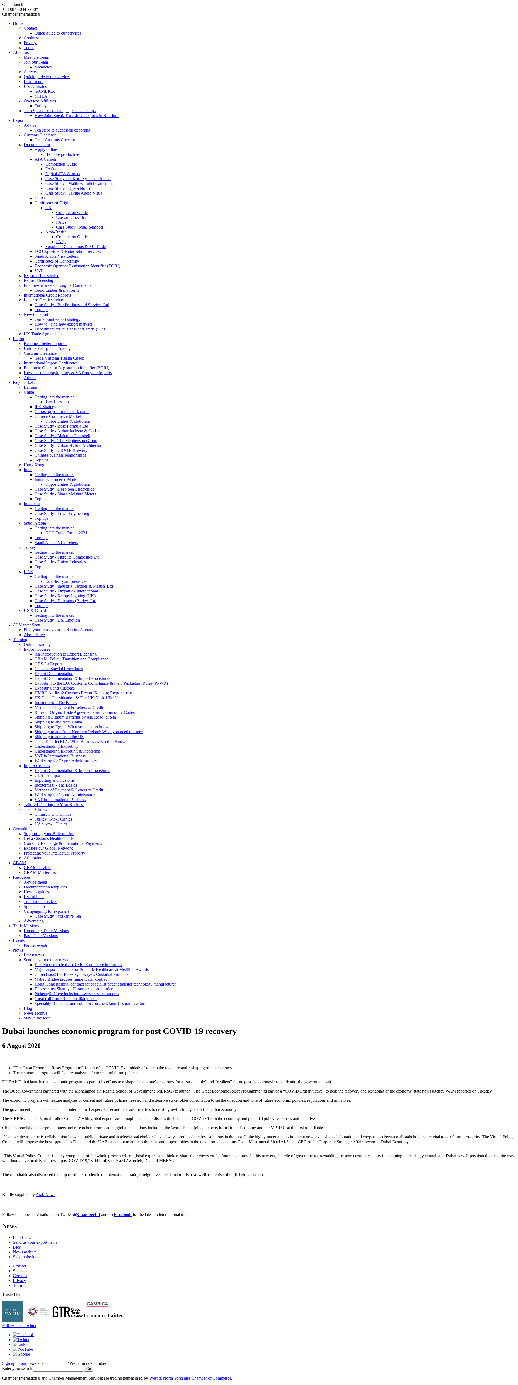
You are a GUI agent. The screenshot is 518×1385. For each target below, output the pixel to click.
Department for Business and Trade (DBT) (71, 329)
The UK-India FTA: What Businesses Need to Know (80, 741)
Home (18, 23)
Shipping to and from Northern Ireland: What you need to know (89, 731)
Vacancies (43, 67)
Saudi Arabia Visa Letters (56, 256)
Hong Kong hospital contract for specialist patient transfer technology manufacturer (105, 984)
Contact (30, 28)
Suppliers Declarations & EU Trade (75, 246)
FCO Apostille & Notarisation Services (68, 251)
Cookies (31, 38)
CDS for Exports (49, 664)
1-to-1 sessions (57, 401)
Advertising (34, 921)
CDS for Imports (49, 775)
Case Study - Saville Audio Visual (74, 193)
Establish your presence (65, 581)
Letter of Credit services (44, 300)
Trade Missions (26, 926)
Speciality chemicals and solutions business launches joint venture (90, 1003)
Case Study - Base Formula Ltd (61, 426)
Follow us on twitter (19, 1325)
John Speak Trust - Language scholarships (60, 110)
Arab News (45, 1194)
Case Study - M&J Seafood (79, 227)
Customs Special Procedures (59, 668)
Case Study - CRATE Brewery (61, 450)
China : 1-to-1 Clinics (53, 814)
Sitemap (20, 1271)
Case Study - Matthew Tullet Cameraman (80, 183)
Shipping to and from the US (59, 736)
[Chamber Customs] (12, 1320)
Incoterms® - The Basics (56, 702)
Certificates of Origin (52, 203)
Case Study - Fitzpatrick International (66, 591)
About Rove (34, 634)
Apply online (46, 149)
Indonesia (32, 503)
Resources (21, 877)
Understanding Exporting (56, 746)
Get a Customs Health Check (59, 358)
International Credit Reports (47, 295)
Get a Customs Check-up (56, 139)
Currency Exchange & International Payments (63, 843)
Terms (29, 47)
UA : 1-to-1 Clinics (51, 824)
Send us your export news (46, 959)
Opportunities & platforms (57, 290)
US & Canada (36, 610)
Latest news (34, 955)
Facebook (123, 1214)
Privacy (30, 42)
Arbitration (33, 858)
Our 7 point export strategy (57, 319)
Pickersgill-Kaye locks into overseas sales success (77, 993)
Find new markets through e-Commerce (57, 285)
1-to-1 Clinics (35, 809)
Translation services (40, 901)
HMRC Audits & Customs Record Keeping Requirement (83, 693)
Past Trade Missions (41, 935)
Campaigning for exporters (46, 911)
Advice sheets (35, 882)
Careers (30, 72)
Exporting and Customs (55, 688)
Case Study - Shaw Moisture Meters (65, 494)
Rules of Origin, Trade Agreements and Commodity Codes (85, 712)
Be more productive (62, 154)
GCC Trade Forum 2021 (66, 532)
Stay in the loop (37, 1018)
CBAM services (37, 867)
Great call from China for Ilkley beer (66, 998)
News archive (35, 1013)
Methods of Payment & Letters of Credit (69, 707)
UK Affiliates (35, 86)
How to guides (36, 892)
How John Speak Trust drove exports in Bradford (77, 115)
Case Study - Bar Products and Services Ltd (72, 304)
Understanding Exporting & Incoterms (67, 751)
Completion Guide (61, 164)
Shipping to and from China (58, 722)
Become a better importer (45, 343)
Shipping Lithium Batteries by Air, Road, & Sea (75, 717)
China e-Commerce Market (58, 416)
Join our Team (36, 62)
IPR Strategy (45, 406)
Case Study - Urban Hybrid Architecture (69, 445)
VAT (39, 270)
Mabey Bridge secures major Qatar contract (71, 979)
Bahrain (30, 387)
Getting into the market (54, 397)
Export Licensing (38, 280)
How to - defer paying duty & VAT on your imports (68, 372)
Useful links (34, 896)
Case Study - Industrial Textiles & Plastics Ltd (74, 586)
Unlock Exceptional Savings (48, 348)
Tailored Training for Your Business (54, 804)
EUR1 (40, 198)
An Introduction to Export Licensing (66, 654)
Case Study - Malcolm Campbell (62, 435)
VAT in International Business (60, 756)
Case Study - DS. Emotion (57, 620)
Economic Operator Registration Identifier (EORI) (77, 266)
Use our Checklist (71, 217)
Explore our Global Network (48, 848)
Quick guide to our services (58, 33)
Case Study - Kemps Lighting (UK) (65, 596)
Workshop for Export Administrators (66, 761)
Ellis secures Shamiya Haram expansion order (74, 989)
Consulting (22, 828)
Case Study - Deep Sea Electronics (64, 489)
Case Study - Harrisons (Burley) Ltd (65, 600)
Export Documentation (54, 673)
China (29, 392)
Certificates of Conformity (57, 261)
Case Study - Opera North (67, 188)
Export (19, 120)
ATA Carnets (46, 159)
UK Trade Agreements (43, 334)
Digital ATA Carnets (62, 173)
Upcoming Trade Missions (46, 930)
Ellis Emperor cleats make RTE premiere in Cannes (78, 964)
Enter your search (17, 1368)
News (18, 950)
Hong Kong (34, 465)
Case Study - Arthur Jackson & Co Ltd (68, 431)
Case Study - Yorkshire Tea (58, 916)
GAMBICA (45, 91)
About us (21, 52)
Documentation (37, 144)
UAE (28, 571)
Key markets (24, 382)
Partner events (36, 945)
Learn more (33, 81)
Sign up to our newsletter (23, 1363)
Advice (30, 125)
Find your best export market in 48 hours (58, 630)
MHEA (41, 96)
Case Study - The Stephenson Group (66, 440)
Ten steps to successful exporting (62, 130)
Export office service (41, 275)
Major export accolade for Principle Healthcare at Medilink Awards (92, 969)
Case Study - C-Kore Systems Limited (78, 178)
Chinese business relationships (60, 455)
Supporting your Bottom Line (49, 833)
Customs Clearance (40, 135)
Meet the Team (36, 57)
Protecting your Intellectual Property (54, 853)
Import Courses (37, 765)
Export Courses (37, 649)
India (28, 469)
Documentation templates (45, 887)
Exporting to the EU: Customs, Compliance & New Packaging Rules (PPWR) (101, 683)
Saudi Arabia (35, 523)
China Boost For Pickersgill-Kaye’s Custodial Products (81, 974)
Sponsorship (34, 906)
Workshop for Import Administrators (65, 795)
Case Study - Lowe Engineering (62, 513)
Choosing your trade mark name (62, 411)
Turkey (41, 106)
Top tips (41, 309)
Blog (28, 1008)
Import (18, 338)
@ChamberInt (86, 1214)
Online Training (37, 644)
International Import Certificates (51, 363)
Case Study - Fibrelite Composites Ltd (67, 557)
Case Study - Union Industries (60, 562)
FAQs (50, 169)
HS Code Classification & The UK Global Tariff (76, 697)
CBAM (19, 862)
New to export (36, 314)
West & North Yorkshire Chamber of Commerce (190, 1378)
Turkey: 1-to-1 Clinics (53, 819)
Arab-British (56, 232)
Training (20, 639)
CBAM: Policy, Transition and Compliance (71, 659)
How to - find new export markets (63, 324)
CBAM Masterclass (40, 872)
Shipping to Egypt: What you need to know (72, 727)
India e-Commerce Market (57, 479)
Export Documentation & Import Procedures (72, 678)
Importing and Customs (54, 780)
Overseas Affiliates (40, 101)
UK (48, 207)
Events (19, 940)
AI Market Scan (26, 625)
